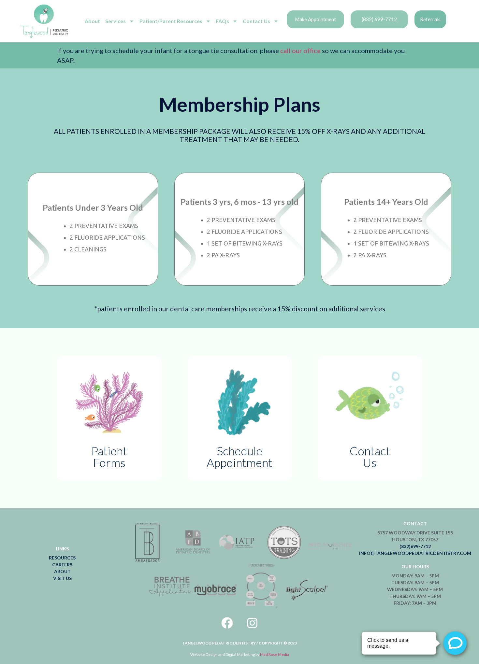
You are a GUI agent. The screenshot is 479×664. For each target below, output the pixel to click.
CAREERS (62, 564)
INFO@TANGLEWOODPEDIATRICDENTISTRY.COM (415, 553)
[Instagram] (252, 623)
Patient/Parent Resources (170, 21)
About (92, 21)
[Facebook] (227, 623)
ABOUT (62, 571)
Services (115, 21)
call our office (300, 50)
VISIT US (62, 578)
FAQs (222, 21)
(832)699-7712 (415, 546)
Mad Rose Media (274, 654)
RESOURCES (62, 557)
